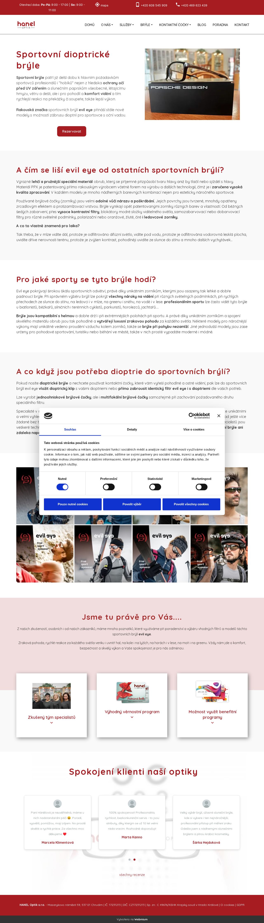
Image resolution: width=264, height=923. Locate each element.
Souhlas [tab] (70, 429)
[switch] (109, 487)
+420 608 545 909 (154, 5)
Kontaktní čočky (174, 25)
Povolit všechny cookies (191, 504)
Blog (202, 25)
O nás (106, 25)
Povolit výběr (132, 504)
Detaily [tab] (132, 429)
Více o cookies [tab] (193, 429)
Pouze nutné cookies (73, 504)
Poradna (220, 25)
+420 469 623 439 (194, 5)
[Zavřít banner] (218, 415)
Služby (125, 25)
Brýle (145, 25)
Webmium (140, 919)
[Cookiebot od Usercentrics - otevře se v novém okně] (192, 416)
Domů (89, 25)
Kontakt (242, 25)
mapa (104, 5)
